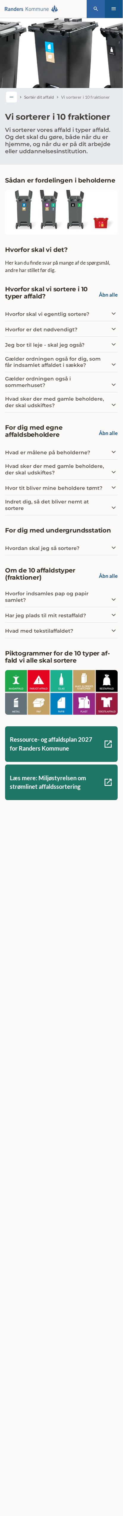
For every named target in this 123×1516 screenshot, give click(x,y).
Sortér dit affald (39, 97)
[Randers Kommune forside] (33, 9)
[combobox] (11, 97)
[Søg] (96, 9)
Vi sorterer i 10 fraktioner (85, 97)
